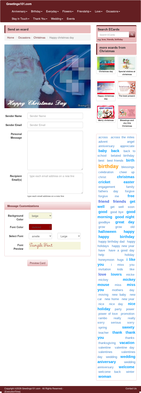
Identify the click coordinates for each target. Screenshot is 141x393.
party (118, 309)
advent (103, 141)
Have (101, 250)
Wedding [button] (56, 18)
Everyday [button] (51, 11)
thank (117, 332)
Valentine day (124, 347)
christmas (125, 177)
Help (101, 255)
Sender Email (14, 125)
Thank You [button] (39, 18)
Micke (130, 274)
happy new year (123, 246)
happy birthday (116, 237)
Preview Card (37, 263)
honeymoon (106, 260)
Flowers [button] (67, 11)
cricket (104, 182)
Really (117, 318)
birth (130, 160)
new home (112, 299)
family (130, 187)
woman (104, 376)
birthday (119, 39)
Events (71, 18)
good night (124, 217)
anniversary (106, 146)
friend (103, 201)
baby (102, 151)
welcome (126, 367)
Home (10, 37)
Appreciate (127, 146)
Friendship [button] (83, 11)
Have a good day (121, 250)
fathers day (108, 191)
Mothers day (123, 290)
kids (120, 269)
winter (130, 372)
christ (102, 177)
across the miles (122, 137)
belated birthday (123, 155)
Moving (103, 294)
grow (101, 227)
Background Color (15, 217)
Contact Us (131, 388)
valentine (104, 347)
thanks (129, 338)
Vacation (127, 343)
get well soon (122, 207)
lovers (116, 274)
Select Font (16, 236)
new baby (119, 294)
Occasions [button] (112, 11)
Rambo (102, 318)
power (130, 309)
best (101, 160)
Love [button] (98, 11)
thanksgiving (107, 343)
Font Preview (18, 246)
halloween (107, 232)
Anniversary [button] (19, 11)
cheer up (127, 172)
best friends (115, 160)
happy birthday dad (111, 241)
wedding (111, 357)
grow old (125, 227)
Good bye (116, 212)
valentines (105, 352)
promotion (127, 314)
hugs (120, 260)
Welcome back (109, 372)
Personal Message (16, 135)
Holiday (129, 255)
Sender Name (13, 116)
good (102, 212)
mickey (103, 280)
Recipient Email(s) (16, 177)
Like (132, 269)
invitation (104, 269)
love (104, 39)
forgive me (108, 196)
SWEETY (128, 327)
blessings (127, 167)
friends (110, 39)
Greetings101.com (19, 4)
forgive (129, 191)
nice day (116, 304)
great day (124, 222)
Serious (116, 322)
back (115, 151)
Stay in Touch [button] (20, 18)
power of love (108, 314)
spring (102, 327)
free (131, 196)
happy (129, 232)
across (103, 137)
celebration (105, 172)
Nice (101, 304)
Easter (129, 182)
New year (128, 299)
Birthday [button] (36, 11)
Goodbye (104, 222)
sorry (130, 322)
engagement (106, 187)
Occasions (24, 37)
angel (130, 141)
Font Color (16, 227)
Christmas (39, 37)
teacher (103, 332)
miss (118, 285)
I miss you (122, 264)
